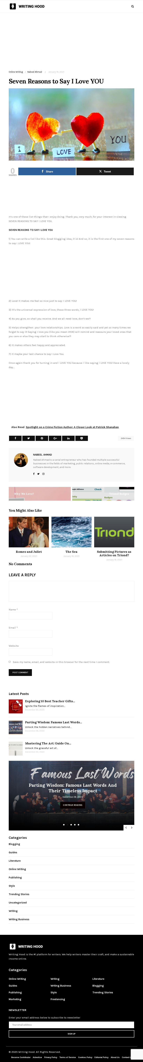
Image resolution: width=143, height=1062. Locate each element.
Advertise (37, 1057)
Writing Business (19, 919)
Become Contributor (21, 1057)
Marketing (15, 999)
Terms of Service (67, 1057)
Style (12, 885)
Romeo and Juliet (29, 552)
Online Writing (16, 72)
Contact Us (127, 1057)
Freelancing (58, 999)
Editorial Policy (102, 1057)
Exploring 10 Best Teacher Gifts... (50, 701)
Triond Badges (119, 493)
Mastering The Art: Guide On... (48, 743)
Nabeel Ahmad (34, 72)
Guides (13, 852)
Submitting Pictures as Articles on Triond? (114, 553)
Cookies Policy (85, 1057)
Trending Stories (19, 894)
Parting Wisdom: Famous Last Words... (53, 722)
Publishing (15, 877)
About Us (115, 1057)
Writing (13, 911)
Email (13, 627)
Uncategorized (18, 902)
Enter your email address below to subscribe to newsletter (44, 1017)
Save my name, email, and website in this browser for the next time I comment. (61, 662)
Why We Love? (24, 493)
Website (14, 645)
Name (13, 609)
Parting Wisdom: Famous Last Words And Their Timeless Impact (73, 788)
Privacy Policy (51, 1057)
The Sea (71, 552)
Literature (15, 860)
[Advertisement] (71, 37)
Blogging (14, 844)
